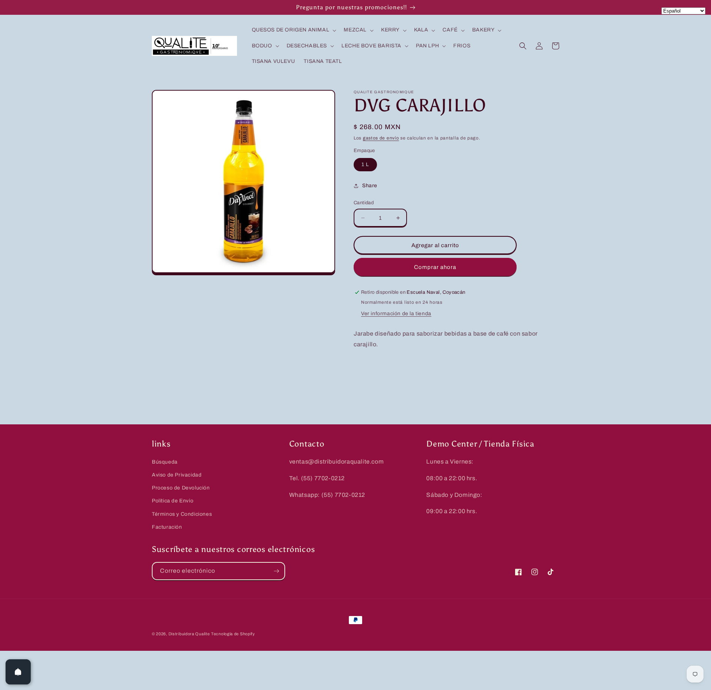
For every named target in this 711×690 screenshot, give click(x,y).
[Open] (18, 671)
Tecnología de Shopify (233, 634)
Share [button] (369, 185)
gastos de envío (381, 138)
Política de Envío (172, 501)
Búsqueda (165, 462)
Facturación (167, 527)
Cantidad (364, 202)
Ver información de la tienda (396, 313)
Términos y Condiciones (182, 514)
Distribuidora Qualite (189, 634)
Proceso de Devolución (181, 488)
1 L (365, 164)
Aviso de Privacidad (176, 475)
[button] (293, 30)
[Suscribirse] (276, 571)
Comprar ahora (435, 267)
